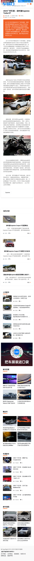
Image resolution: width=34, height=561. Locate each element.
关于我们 (3, 554)
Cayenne (7, 192)
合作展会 (10, 554)
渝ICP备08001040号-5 (7, 551)
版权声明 (10, 555)
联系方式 (23, 554)
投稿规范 (16, 554)
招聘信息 (3, 555)
